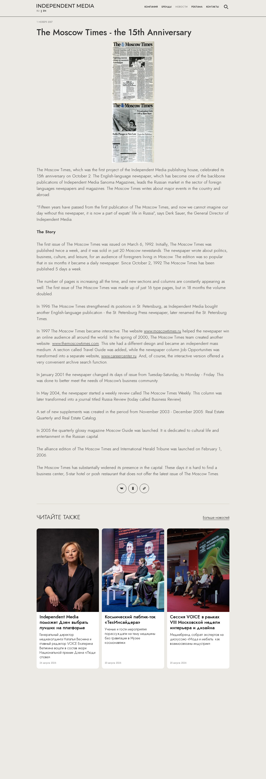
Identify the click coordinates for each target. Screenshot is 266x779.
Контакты (212, 7)
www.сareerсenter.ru (119, 356)
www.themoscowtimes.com (75, 343)
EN (44, 11)
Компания (151, 7)
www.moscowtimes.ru (162, 331)
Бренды (167, 7)
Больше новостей (216, 518)
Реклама (196, 7)
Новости (181, 7)
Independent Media (65, 6)
